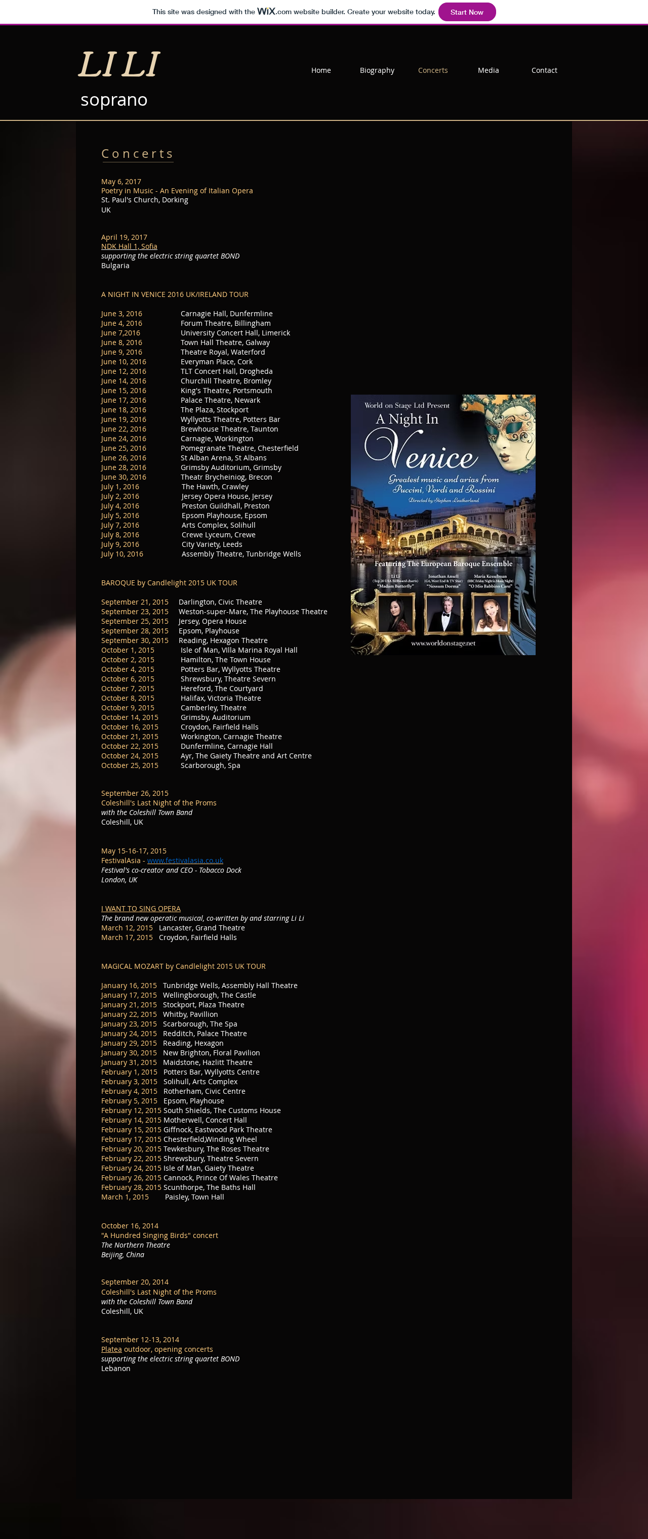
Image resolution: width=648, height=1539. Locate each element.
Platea (111, 1349)
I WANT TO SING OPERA (141, 908)
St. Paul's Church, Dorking (144, 199)
